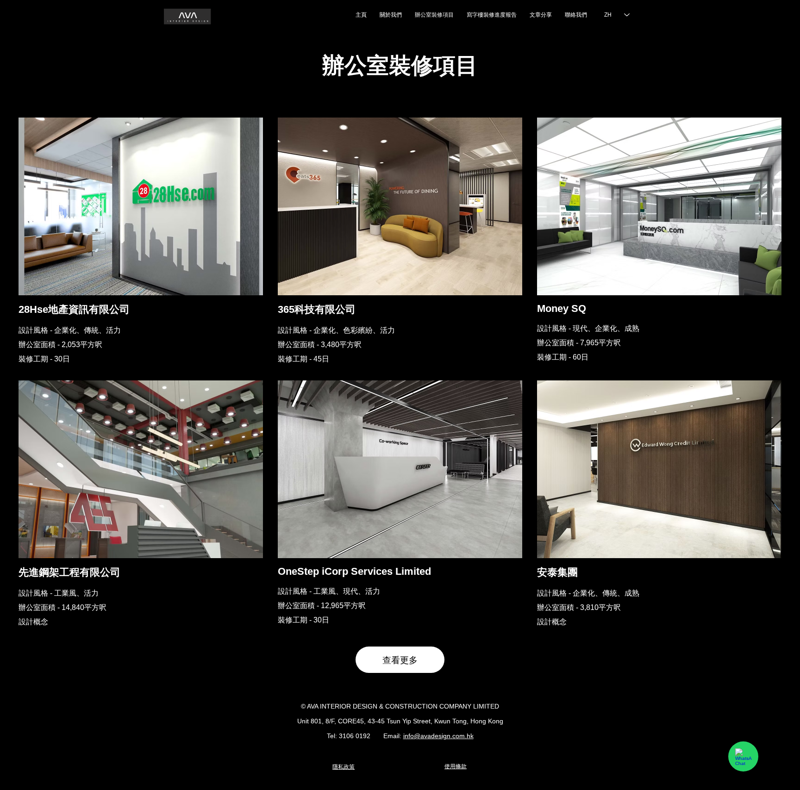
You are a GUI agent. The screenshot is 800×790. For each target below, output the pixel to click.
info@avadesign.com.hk (438, 736)
